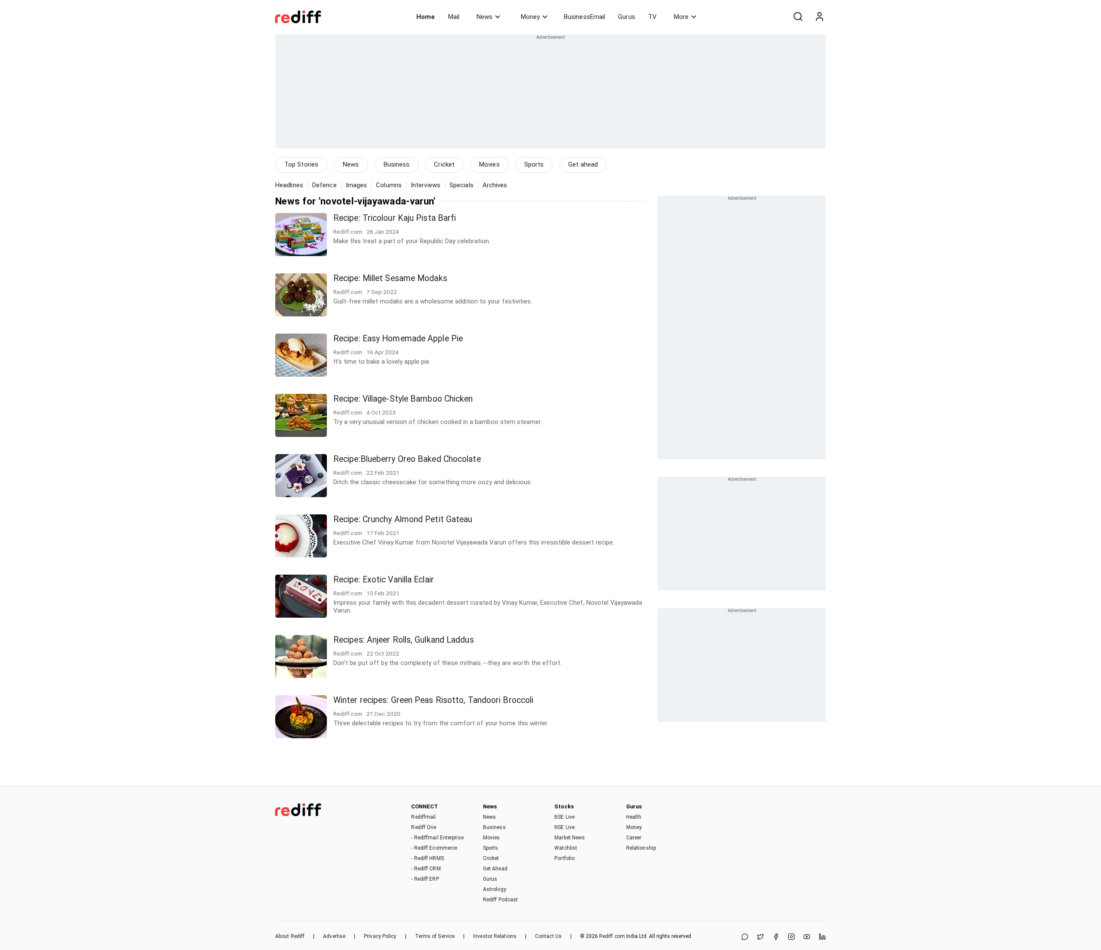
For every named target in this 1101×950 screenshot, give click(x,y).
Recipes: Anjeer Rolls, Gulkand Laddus (403, 640)
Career (634, 838)
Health (634, 817)
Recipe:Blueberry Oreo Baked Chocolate (407, 459)
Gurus (626, 17)
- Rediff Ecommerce (434, 848)
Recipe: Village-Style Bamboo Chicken (403, 399)
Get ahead (583, 164)
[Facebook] (775, 937)
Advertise (334, 936)
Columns (389, 185)
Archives (495, 185)
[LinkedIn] (822, 937)
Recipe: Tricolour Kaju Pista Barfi (394, 218)
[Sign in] (819, 17)
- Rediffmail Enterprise (437, 838)
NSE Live (564, 827)
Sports (534, 164)
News (484, 17)
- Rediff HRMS (427, 858)
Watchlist (565, 848)
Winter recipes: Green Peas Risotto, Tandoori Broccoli (433, 700)
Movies (489, 164)
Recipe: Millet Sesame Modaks (390, 278)
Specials (461, 185)
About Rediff (289, 936)
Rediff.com (612, 936)
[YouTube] (806, 937)
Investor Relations (495, 936)
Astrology (494, 889)
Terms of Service (435, 936)
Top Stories (301, 164)
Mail (453, 17)
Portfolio (564, 858)
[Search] (797, 17)
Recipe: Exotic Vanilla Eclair (383, 580)
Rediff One (423, 827)
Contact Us (548, 936)
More (681, 17)
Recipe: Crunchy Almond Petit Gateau (403, 519)
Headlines (289, 185)
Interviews (425, 185)
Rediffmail (423, 817)
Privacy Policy (380, 936)
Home (425, 17)
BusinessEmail (584, 17)
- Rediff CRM (425, 869)
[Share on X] (760, 937)
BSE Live (564, 817)
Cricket (444, 164)
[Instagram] (791, 937)
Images (356, 185)
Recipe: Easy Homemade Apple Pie (398, 338)
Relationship (641, 848)
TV (652, 17)
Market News (569, 838)
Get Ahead (495, 869)
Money (530, 17)
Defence (324, 185)
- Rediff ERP (425, 879)
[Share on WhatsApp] (744, 937)
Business (397, 164)
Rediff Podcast (500, 900)
